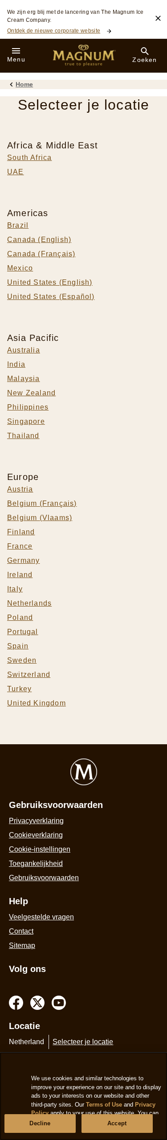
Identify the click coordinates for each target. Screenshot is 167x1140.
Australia (23, 350)
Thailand (23, 435)
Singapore (26, 421)
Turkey (19, 689)
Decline (39, 1123)
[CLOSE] (158, 18)
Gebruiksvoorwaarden (44, 878)
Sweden (22, 660)
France (20, 546)
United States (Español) (51, 296)
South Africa (29, 157)
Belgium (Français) (42, 503)
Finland (21, 532)
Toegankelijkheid (36, 863)
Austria (20, 489)
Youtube (59, 1003)
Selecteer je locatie (83, 1042)
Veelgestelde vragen (41, 917)
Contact (21, 931)
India (16, 364)
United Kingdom (36, 703)
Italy (15, 589)
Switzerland (28, 674)
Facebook (16, 1003)
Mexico (20, 268)
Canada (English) (39, 239)
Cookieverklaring (36, 835)
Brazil (18, 225)
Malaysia (23, 378)
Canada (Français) (41, 254)
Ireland (20, 574)
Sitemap (22, 945)
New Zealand (31, 393)
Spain (18, 646)
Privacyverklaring (36, 820)
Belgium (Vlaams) (39, 517)
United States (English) (50, 282)
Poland (20, 617)
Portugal (22, 632)
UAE (15, 172)
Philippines (28, 407)
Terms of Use (104, 1104)
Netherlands (29, 603)
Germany (23, 560)
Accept (116, 1123)
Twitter (37, 1003)
